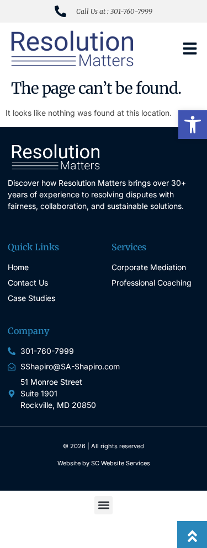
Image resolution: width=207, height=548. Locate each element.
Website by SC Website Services (103, 463)
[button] (192, 124)
